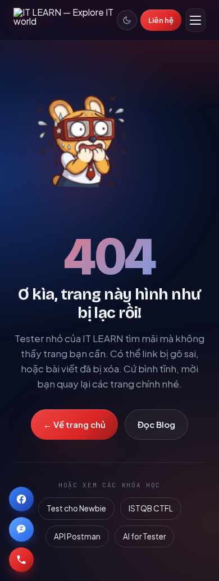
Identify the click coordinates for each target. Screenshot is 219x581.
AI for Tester (144, 536)
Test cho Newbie (76, 508)
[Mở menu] (196, 20)
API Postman (77, 536)
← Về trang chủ (74, 424)
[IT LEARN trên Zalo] (21, 529)
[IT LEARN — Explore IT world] (65, 20)
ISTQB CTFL (151, 508)
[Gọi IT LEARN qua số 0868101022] (21, 559)
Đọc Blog (156, 424)
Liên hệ (161, 20)
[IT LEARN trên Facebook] (21, 499)
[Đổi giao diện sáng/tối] (127, 20)
